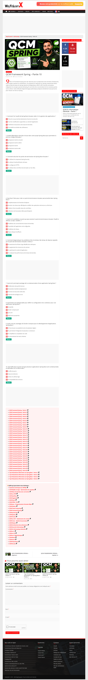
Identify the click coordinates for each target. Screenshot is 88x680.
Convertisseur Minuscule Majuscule (13, 648)
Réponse (8, 130)
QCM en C (11, 531)
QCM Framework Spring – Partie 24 (18, 458)
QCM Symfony (13, 496)
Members (71, 654)
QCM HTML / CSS (13, 502)
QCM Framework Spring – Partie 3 (18, 414)
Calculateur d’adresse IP (10, 652)
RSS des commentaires (59, 666)
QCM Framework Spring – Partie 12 (18, 433)
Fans (65, 49)
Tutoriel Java (41, 655)
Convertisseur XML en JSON (11, 661)
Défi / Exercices (36, 11)
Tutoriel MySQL (41, 650)
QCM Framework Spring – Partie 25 (18, 460)
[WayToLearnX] (6, 11)
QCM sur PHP (12, 494)
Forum (44, 11)
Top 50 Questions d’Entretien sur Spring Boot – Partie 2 (23, 474)
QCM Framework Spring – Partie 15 (18, 439)
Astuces (21, 11)
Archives (56, 650)
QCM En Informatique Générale (17, 529)
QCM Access (12, 543)
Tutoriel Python (41, 657)
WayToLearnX (9, 36)
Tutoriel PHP (40, 652)
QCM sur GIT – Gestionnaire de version (19, 518)
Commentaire (10, 589)
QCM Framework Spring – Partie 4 (18, 416)
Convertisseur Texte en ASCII (11, 654)
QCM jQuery (12, 514)
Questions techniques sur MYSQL (17, 487)
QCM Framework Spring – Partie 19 (18, 447)
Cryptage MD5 (8, 659)
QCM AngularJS (13, 498)
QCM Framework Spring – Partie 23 (18, 456)
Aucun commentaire (18, 76)
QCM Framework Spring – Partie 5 (18, 418)
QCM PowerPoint (13, 541)
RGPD (55, 667)
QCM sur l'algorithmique (15, 535)
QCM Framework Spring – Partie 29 (18, 468)
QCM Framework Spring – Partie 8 (18, 424)
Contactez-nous (57, 654)
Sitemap (55, 648)
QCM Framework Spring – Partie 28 (18, 466)
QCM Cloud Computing (15, 508)
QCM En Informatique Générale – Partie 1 (70, 110)
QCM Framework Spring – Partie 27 (18, 464)
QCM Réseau (12, 523)
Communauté (72, 652)
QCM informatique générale (69, 107)
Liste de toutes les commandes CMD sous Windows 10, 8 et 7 (77, 128)
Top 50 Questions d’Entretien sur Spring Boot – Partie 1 (23, 472)
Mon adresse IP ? (73, 657)
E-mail (8, 617)
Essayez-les (78, 4)
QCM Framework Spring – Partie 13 (18, 435)
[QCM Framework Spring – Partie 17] (14, 564)
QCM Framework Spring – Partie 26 (18, 462)
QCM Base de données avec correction (19, 491)
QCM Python (12, 506)
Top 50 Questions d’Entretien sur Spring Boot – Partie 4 (23, 478)
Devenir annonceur (58, 661)
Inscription (71, 646)
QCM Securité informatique (16, 527)
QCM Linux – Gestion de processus (18, 521)
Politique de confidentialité (60, 652)
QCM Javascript (13, 512)
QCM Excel (12, 539)
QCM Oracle (12, 516)
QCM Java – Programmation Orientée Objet (20, 504)
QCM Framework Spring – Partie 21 (18, 451)
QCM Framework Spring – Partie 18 (18, 445)
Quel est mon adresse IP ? (11, 666)
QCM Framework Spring (15, 510)
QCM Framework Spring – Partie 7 (18, 422)
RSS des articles (57, 663)
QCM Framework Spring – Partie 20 (18, 449)
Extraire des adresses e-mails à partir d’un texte (16, 668)
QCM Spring (16, 36)
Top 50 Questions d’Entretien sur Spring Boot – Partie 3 (23, 476)
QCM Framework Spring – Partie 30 (18, 470)
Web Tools (50, 11)
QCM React (12, 500)
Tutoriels (12, 11)
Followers (65, 62)
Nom (7, 609)
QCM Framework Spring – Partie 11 (18, 431)
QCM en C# (12, 533)
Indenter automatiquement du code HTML (14, 663)
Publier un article (58, 659)
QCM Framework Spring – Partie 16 (18, 441)
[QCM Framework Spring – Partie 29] (51, 564)
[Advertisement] (44, 24)
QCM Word (12, 537)
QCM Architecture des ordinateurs (18, 525)
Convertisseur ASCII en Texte (11, 657)
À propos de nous (58, 657)
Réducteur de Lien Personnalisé (12, 670)
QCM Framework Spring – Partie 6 (18, 420)
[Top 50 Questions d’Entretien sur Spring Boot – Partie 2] (32, 564)
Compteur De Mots (9, 650)
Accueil (55, 646)
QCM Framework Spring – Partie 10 (18, 429)
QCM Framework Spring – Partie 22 (18, 454)
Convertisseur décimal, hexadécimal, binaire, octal (16, 646)
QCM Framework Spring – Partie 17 (18, 443)
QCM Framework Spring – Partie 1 (18, 410)
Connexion (71, 648)
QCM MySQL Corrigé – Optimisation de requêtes (21, 489)
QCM (28, 11)
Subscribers (72, 49)
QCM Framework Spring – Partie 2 (18, 412)
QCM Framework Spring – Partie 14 (18, 437)
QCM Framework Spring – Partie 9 (18, 427)
